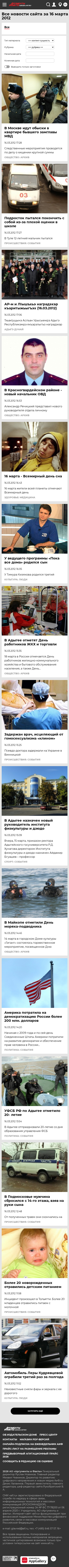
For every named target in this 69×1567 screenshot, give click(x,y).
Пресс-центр (48, 1434)
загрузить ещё (35, 1411)
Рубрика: (9, 47)
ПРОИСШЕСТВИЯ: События (22, 243)
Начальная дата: (12, 54)
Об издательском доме (20, 1434)
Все (7, 27)
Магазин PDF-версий (34, 1439)
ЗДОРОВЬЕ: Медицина (19, 497)
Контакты (10, 1439)
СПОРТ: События (15, 862)
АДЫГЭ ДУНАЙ (14, 329)
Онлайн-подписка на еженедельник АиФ (33, 1444)
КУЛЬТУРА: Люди (15, 579)
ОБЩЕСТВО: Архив (16, 157)
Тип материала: (12, 40)
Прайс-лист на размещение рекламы (29, 1448)
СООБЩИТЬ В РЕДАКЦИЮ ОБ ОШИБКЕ (28, 1461)
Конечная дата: (12, 60)
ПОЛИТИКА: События (18, 1050)
